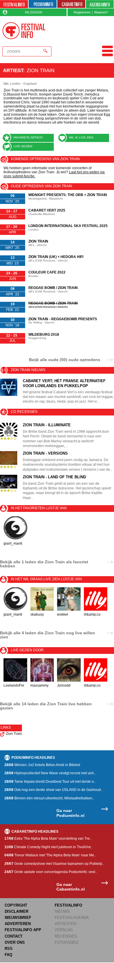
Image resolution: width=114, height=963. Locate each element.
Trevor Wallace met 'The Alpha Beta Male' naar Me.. (50, 855)
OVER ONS (15, 942)
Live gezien (22, 146)
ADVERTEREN (18, 924)
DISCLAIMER (16, 911)
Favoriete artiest (28, 137)
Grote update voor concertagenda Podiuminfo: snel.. (50, 872)
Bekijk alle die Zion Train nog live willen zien (47, 635)
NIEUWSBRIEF (18, 917)
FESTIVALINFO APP (23, 930)
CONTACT (14, 936)
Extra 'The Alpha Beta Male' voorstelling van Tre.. (47, 838)
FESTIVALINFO (68, 905)
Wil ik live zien (81, 137)
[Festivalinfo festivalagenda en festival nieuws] (14, 4)
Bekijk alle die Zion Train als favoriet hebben (44, 564)
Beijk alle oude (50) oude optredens (64, 359)
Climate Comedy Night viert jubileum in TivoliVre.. (48, 847)
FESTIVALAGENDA (72, 917)
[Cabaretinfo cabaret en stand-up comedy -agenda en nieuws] (71, 4)
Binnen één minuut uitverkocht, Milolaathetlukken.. (49, 798)
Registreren (82, 12)
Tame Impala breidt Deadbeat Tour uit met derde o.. (50, 782)
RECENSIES (66, 936)
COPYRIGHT (16, 905)
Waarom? (101, 12)
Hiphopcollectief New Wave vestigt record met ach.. (50, 773)
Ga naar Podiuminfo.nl (70, 812)
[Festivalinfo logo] (24, 30)
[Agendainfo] (100, 4)
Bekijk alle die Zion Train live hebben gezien (46, 706)
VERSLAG (64, 930)
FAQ (8, 954)
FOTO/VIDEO (66, 942)
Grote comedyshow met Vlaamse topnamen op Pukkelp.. (54, 864)
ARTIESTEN (65, 924)
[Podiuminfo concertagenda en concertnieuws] (43, 4)
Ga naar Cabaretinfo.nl (70, 886)
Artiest (13, 70)
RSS (9, 948)
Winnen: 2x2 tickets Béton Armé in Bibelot (42, 765)
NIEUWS (62, 911)
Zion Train (14, 733)
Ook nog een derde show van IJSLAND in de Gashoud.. (53, 790)
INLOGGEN (33, 12)
